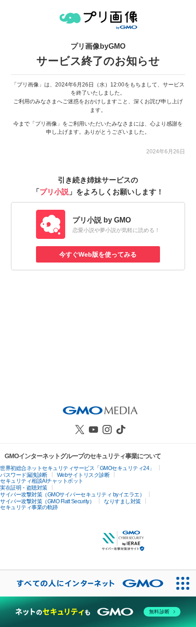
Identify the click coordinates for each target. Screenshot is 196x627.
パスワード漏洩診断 (23, 475)
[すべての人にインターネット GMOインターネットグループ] (85, 583)
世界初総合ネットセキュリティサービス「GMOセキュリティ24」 (77, 468)
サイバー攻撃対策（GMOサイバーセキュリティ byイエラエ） (72, 494)
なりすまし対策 (122, 501)
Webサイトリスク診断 (83, 475)
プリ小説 (54, 192)
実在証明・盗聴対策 (23, 488)
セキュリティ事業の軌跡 (29, 507)
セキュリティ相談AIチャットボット (41, 481)
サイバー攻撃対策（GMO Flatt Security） (47, 501)
